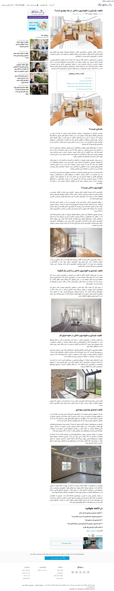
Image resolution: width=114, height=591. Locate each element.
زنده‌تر (50, 5)
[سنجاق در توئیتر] (76, 572)
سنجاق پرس (60, 573)
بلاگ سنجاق (60, 570)
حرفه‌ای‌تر (42, 5)
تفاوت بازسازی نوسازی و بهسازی (84, 89)
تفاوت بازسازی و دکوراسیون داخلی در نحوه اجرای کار (79, 86)
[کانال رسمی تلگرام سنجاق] (88, 572)
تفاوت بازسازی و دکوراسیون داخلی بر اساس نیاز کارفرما (79, 83)
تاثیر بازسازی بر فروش (94, 524)
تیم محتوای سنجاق (91, 531)
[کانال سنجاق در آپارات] (72, 572)
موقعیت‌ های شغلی (58, 576)
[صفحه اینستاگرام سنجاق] (80, 572)
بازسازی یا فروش (96, 517)
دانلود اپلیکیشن (26, 578)
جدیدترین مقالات (75, 14)
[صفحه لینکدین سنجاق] (84, 572)
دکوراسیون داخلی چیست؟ (86, 81)
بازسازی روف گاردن (88, 527)
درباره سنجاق (60, 578)
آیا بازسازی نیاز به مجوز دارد (93, 520)
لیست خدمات (26, 576)
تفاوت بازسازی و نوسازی (93, 513)
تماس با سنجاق (26, 573)
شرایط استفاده (39, 585)
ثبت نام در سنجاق (42, 570)
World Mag (18, 5)
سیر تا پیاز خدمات (31, 5)
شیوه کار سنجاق (26, 570)
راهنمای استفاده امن (28, 585)
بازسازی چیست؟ (88, 78)
